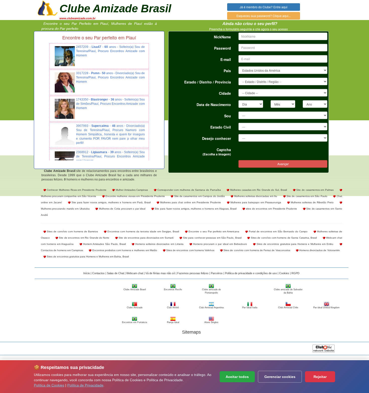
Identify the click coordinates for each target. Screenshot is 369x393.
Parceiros (217, 273)
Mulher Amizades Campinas (131, 189)
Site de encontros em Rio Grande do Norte (83, 237)
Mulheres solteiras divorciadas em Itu (255, 196)
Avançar (283, 164)
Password (222, 48)
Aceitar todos (237, 377)
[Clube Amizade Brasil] (48, 7)
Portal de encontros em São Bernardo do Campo (278, 231)
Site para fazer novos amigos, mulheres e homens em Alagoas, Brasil (195, 208)
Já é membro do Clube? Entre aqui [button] (263, 7)
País (227, 70)
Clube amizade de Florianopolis (211, 291)
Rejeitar (320, 377)
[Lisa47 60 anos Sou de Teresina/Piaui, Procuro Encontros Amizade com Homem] (65, 56)
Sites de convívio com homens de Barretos (72, 231)
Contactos (98, 273)
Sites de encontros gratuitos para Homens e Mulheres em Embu (294, 244)
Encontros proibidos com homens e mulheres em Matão (124, 250)
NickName (222, 36)
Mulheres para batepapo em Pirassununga (255, 202)
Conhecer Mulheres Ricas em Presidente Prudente (76, 189)
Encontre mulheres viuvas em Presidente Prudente (135, 196)
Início (86, 273)
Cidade (225, 93)
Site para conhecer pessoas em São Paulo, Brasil (211, 237)
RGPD (295, 273)
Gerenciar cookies (279, 377)
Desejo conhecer (216, 138)
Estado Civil (220, 127)
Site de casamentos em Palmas (314, 189)
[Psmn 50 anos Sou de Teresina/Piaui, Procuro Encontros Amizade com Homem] (65, 82)
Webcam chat (134, 273)
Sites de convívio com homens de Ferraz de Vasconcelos (256, 250)
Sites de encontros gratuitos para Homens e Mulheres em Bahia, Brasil (87, 256)
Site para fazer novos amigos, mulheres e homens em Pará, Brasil (111, 202)
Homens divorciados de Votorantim (319, 250)
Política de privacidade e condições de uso (251, 273)
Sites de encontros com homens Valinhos (189, 250)
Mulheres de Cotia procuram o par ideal (121, 208)
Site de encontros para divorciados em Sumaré (146, 237)
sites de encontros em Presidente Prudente (271, 208)
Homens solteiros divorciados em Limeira (158, 244)
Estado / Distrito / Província (207, 81)
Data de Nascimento (214, 104)
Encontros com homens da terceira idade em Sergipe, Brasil (142, 231)
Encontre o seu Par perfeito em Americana (213, 231)
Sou (227, 115)
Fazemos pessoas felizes (193, 273)
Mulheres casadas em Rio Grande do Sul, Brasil (258, 189)
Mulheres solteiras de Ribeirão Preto (312, 202)
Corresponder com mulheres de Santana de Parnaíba (188, 189)
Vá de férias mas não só (160, 273)
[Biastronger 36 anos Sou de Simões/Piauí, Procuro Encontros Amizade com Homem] (65, 109)
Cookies (284, 273)
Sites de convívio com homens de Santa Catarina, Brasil (283, 237)
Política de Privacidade (85, 385)
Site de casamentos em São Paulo (306, 196)
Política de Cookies (49, 385)
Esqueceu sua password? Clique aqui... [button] (263, 16)
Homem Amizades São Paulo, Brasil (104, 244)
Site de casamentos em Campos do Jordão (199, 196)
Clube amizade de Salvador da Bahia (288, 291)
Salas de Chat (115, 273)
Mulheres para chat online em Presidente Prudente (190, 202)
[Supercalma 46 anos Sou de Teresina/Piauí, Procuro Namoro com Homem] (65, 135)
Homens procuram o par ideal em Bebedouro (219, 244)
